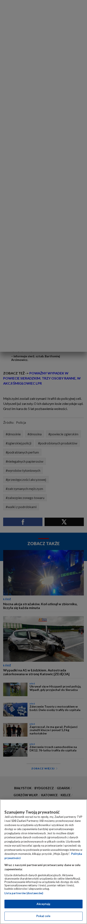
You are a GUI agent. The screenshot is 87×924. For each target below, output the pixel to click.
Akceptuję (43, 904)
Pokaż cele (43, 916)
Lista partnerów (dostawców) (23, 893)
